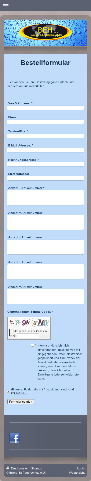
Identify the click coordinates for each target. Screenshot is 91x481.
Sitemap (36, 468)
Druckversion (19, 468)
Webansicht (77, 472)
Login (81, 468)
